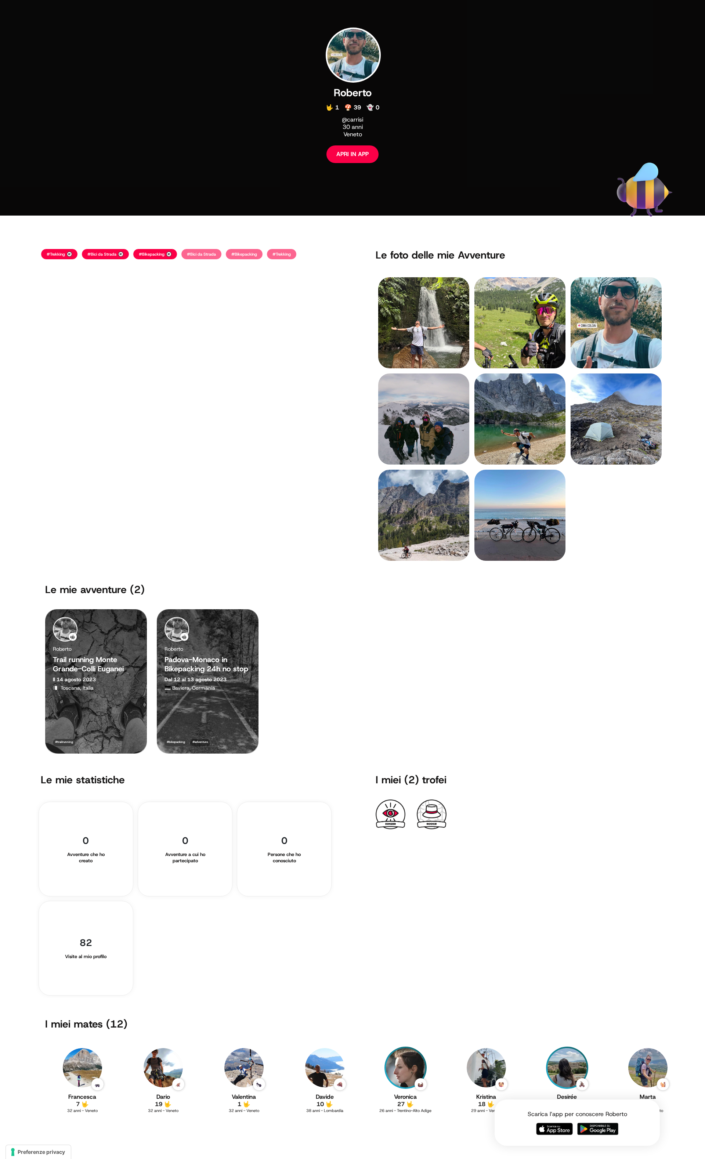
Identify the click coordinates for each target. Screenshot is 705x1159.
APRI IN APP (352, 154)
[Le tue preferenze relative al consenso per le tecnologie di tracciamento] (38, 1152)
